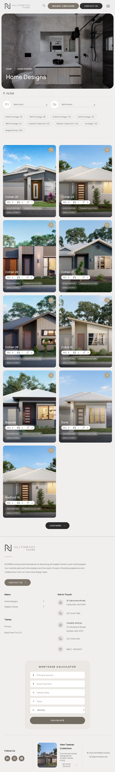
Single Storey (13, 212)
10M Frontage (69, 358)
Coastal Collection (31, 434)
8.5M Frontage (13, 208)
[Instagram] (14, 758)
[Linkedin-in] (7, 758)
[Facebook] (21, 758)
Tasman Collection (32, 208)
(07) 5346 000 (73, 638)
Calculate (57, 720)
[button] (108, 6)
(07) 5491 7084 (73, 613)
